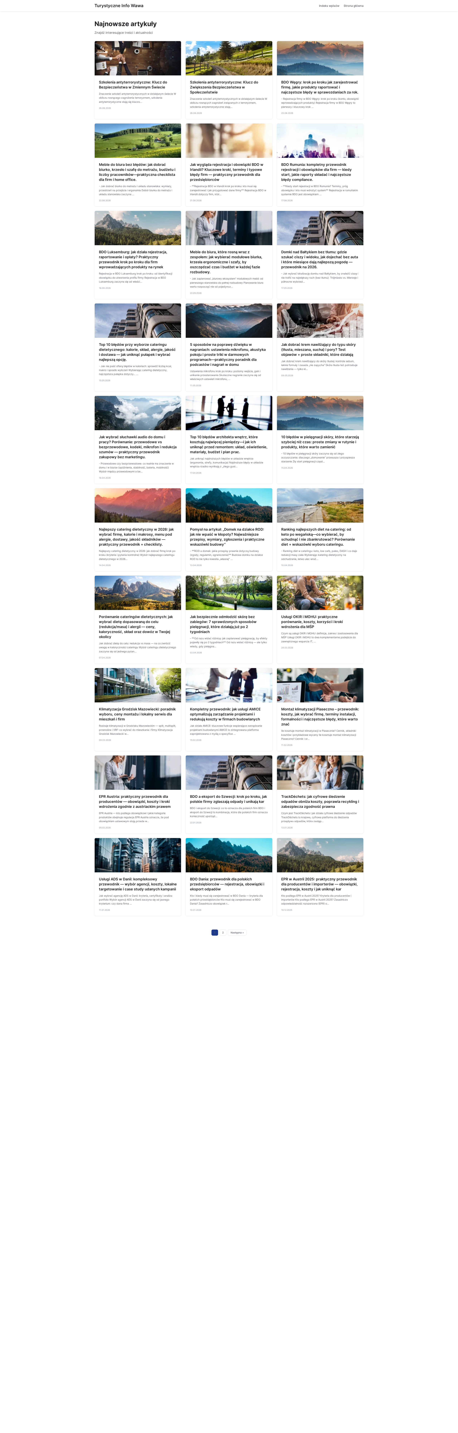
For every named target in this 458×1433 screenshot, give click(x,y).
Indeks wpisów (329, 6)
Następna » (237, 932)
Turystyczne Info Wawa (118, 5)
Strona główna (354, 6)
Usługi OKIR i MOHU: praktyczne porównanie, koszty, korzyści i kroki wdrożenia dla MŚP (312, 622)
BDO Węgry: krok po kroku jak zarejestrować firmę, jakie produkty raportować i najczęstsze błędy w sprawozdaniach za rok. (319, 87)
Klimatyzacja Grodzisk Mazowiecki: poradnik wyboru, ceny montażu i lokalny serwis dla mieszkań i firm (137, 714)
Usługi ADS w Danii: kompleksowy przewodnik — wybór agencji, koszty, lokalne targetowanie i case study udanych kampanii (138, 884)
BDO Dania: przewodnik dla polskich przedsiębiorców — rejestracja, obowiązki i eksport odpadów (227, 884)
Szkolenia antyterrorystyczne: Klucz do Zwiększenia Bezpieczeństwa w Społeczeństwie (224, 87)
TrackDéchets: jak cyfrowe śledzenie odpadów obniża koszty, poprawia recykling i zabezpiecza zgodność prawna (320, 801)
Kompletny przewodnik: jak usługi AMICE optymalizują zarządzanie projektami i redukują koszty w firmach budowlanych (225, 714)
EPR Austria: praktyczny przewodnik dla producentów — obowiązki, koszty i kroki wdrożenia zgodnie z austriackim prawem (135, 801)
